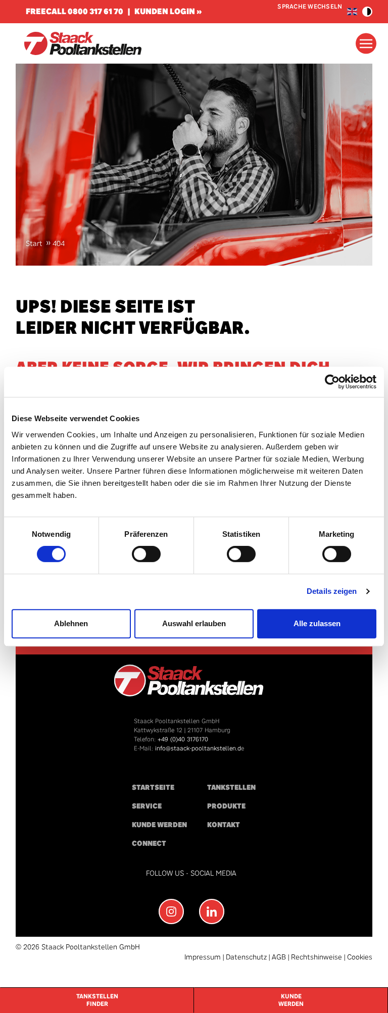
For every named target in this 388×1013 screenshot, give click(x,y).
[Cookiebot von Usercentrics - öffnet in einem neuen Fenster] (332, 381)
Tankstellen (231, 787)
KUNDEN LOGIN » (168, 11)
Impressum (202, 956)
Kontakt (223, 825)
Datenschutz (246, 956)
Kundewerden (291, 999)
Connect (149, 843)
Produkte (226, 806)
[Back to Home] (82, 43)
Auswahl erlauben (194, 623)
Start (34, 243)
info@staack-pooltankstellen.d (198, 748)
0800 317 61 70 (95, 11)
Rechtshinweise (316, 956)
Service (147, 806)
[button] (367, 12)
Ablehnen (71, 623)
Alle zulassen (317, 623)
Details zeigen (332, 591)
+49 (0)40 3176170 (183, 739)
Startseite (153, 787)
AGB (279, 956)
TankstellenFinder (97, 999)
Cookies (359, 956)
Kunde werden (159, 825)
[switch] (146, 554)
